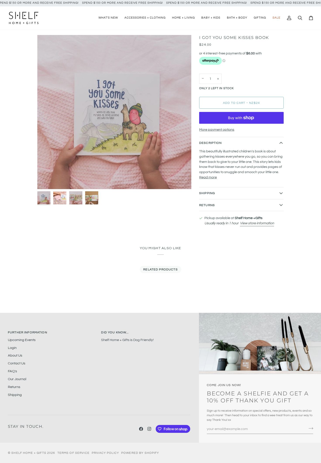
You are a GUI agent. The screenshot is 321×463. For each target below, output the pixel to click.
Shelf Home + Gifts (28, 452)
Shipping (207, 193)
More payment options (216, 129)
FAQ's (12, 371)
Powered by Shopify (140, 452)
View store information (257, 223)
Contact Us (16, 363)
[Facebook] (141, 429)
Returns (207, 205)
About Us (15, 355)
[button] (145, 18)
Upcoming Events (22, 340)
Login (12, 348)
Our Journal (17, 379)
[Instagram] (149, 429)
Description (210, 142)
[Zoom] (114, 112)
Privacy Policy (105, 452)
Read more (208, 177)
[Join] (309, 428)
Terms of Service (73, 452)
